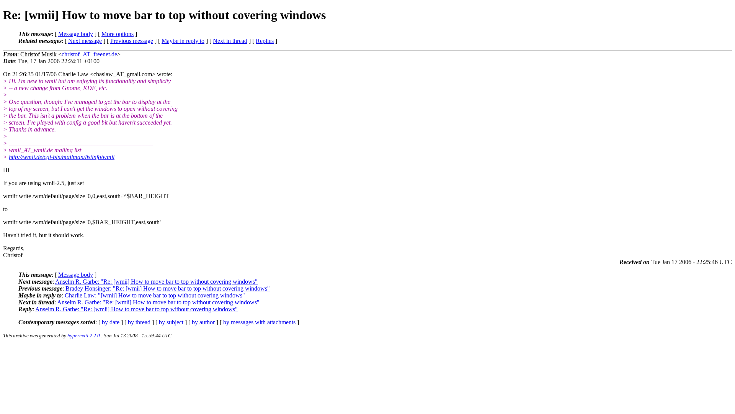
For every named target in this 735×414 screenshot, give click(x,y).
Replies (265, 41)
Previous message (131, 41)
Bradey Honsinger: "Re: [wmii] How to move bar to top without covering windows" (167, 288)
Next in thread (230, 41)
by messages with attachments (259, 322)
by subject (171, 322)
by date (110, 322)
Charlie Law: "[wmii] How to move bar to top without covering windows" (155, 295)
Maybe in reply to (183, 41)
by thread (139, 322)
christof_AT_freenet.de (89, 54)
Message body (75, 34)
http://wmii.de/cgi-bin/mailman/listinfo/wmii (61, 157)
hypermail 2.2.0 (83, 335)
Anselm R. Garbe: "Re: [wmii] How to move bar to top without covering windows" (156, 281)
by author (203, 322)
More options (117, 34)
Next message (85, 41)
